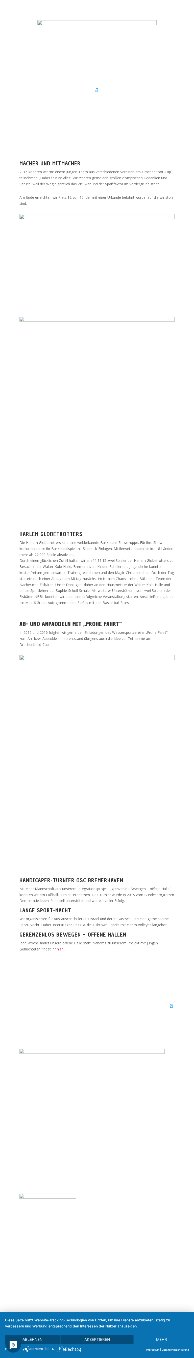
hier (60, 949)
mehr (161, 1339)
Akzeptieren (97, 1339)
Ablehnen (32, 1339)
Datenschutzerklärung (175, 1349)
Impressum (152, 1349)
